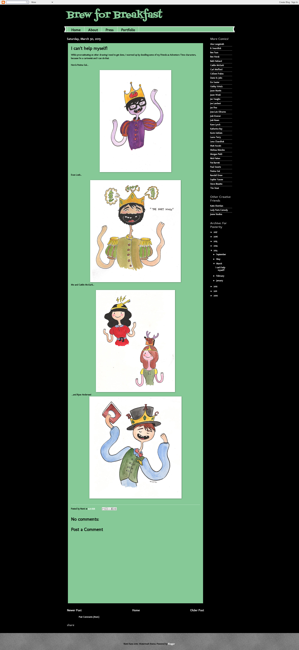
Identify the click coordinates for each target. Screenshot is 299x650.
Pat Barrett (215, 162)
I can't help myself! (220, 268)
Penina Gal (215, 171)
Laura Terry (215, 137)
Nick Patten (215, 158)
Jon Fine (213, 107)
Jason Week (215, 95)
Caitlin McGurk (217, 65)
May (218, 259)
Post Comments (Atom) (89, 617)
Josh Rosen (214, 120)
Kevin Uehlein (216, 133)
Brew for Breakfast (114, 15)
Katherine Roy (216, 128)
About (93, 30)
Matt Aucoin (215, 145)
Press (110, 30)
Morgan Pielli (216, 154)
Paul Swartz (215, 167)
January (220, 280)
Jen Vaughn (215, 99)
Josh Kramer (215, 116)
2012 (216, 286)
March (219, 263)
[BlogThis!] (106, 508)
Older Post (197, 610)
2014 (216, 246)
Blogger (171, 644)
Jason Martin (215, 90)
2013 (216, 250)
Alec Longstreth (217, 44)
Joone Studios (216, 214)
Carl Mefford (216, 69)
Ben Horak (214, 56)
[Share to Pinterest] (115, 508)
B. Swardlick (215, 48)
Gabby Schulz (216, 86)
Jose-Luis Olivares (218, 112)
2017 (216, 232)
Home (76, 30)
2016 (216, 236)
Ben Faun (214, 52)
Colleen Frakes (216, 73)
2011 (216, 291)
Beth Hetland (216, 61)
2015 (216, 241)
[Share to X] (109, 508)
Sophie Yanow (216, 179)
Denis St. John (216, 78)
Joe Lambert (215, 103)
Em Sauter (214, 82)
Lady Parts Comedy (219, 210)
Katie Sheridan (216, 206)
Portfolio (128, 30)
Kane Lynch (215, 124)
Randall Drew (216, 175)
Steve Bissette (216, 184)
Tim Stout (214, 188)
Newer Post (74, 610)
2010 (216, 295)
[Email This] (103, 508)
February (220, 276)
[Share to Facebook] (112, 508)
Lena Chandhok (217, 141)
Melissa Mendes (217, 150)
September (221, 254)
